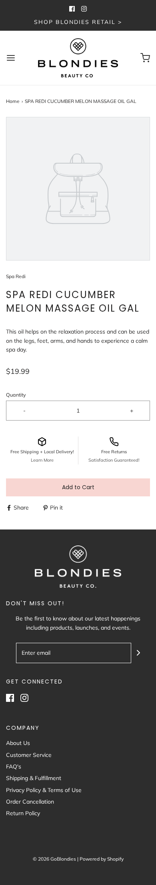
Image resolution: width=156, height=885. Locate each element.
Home (13, 101)
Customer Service (29, 755)
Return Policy (23, 813)
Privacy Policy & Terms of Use (44, 790)
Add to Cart (78, 487)
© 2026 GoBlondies (54, 859)
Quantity (16, 394)
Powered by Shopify (102, 859)
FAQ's (13, 766)
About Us (18, 743)
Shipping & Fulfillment (33, 778)
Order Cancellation (30, 801)
